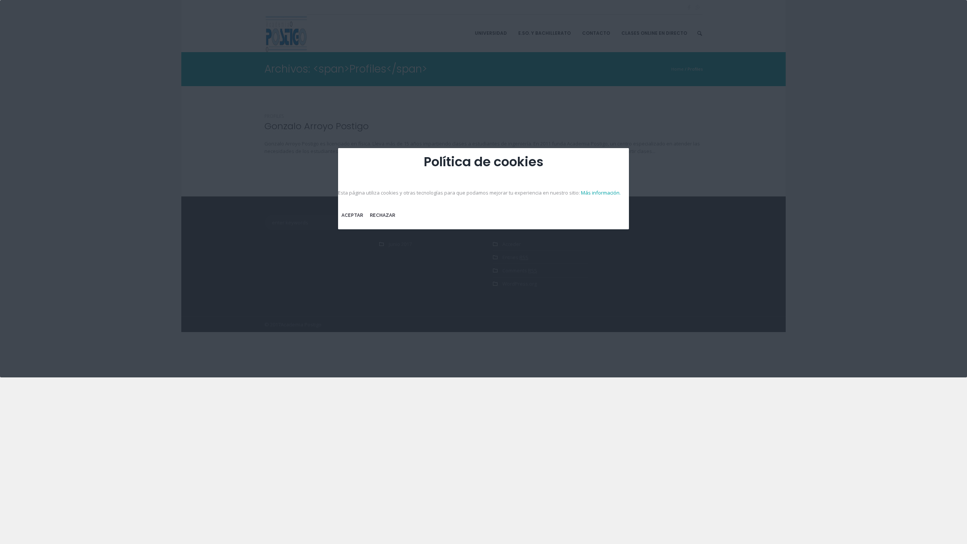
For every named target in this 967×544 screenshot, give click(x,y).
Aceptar (352, 215)
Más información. (601, 192)
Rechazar (382, 215)
